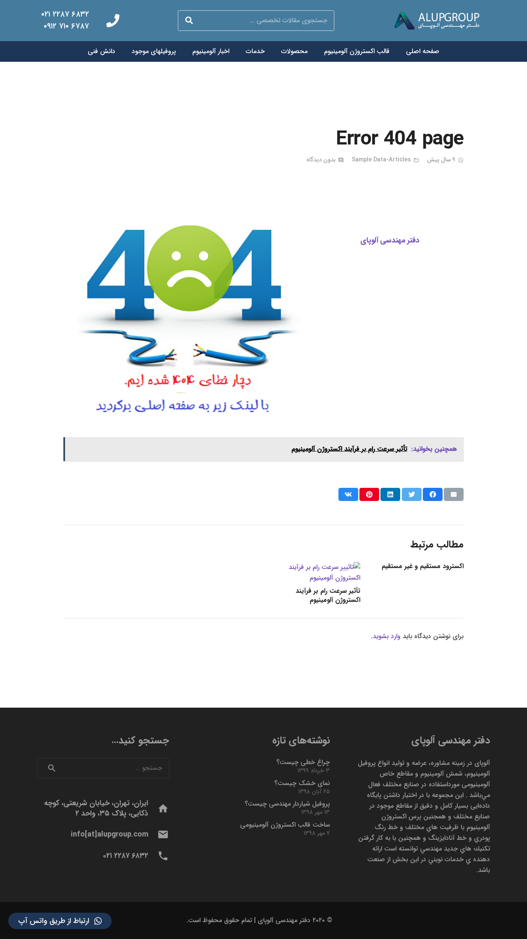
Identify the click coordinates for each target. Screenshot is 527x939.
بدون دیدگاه (321, 160)
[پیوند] (440, 21)
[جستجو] (189, 20)
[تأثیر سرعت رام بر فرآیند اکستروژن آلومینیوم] (315, 567)
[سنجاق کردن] (369, 494)
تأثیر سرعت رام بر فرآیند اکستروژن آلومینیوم (328, 595)
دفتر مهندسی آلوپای (389, 240)
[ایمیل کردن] (454, 494)
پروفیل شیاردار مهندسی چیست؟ (287, 804)
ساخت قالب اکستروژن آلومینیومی (285, 825)
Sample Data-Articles (381, 160)
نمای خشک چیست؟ (302, 783)
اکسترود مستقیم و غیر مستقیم (423, 566)
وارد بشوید (387, 636)
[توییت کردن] (412, 494)
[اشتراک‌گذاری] (433, 494)
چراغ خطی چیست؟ (303, 762)
